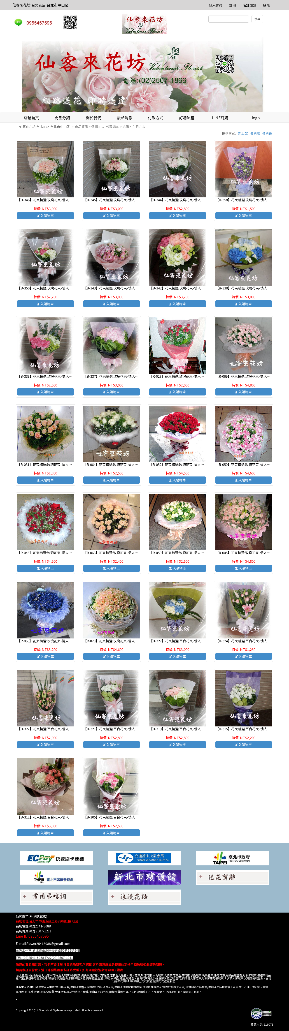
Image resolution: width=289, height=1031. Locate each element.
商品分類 (62, 117)
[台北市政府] (232, 857)
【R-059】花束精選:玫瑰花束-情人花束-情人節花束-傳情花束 (195, 552)
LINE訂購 (220, 117)
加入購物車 (45, 215)
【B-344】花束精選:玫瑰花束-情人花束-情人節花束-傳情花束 (195, 199)
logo (256, 117)
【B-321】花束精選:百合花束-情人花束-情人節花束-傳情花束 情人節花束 (138, 728)
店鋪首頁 (31, 117)
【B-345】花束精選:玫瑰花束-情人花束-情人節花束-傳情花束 (129, 199)
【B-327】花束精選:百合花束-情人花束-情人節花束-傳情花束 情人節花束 (204, 640)
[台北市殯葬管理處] (56, 877)
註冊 (232, 5)
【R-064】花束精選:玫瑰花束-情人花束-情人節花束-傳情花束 (129, 464)
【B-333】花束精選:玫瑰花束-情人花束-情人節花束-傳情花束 (63, 376)
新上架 (243, 133)
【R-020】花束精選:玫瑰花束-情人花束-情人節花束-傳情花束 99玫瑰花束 (138, 640)
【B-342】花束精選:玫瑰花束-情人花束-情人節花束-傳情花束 (195, 288)
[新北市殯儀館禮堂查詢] (144, 877)
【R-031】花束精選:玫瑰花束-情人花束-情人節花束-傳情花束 (63, 464)
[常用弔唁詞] (56, 897)
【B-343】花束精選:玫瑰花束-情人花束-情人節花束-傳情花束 (129, 288)
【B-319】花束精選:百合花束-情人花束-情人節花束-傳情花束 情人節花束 (204, 728)
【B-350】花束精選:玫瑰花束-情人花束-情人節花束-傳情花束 (63, 288)
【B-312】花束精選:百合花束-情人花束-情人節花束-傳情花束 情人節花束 (71, 817)
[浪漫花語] (144, 897)
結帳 (266, 5)
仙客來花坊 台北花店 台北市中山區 (40, 5)
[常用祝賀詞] (232, 877)
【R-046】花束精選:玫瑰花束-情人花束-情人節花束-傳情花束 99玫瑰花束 (71, 552)
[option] (144, 74)
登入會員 (215, 5)
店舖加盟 (249, 5)
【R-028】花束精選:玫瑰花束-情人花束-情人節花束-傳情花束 (195, 376)
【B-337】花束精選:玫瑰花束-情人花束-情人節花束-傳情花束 (129, 376)
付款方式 (155, 117)
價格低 (267, 133)
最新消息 (124, 117)
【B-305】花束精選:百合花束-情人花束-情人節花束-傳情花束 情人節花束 (138, 817)
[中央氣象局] (144, 857)
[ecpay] (56, 857)
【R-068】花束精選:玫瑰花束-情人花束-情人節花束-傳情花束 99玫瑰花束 (71, 640)
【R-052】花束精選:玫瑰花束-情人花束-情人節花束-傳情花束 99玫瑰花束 (204, 464)
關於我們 (93, 117)
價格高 (255, 133)
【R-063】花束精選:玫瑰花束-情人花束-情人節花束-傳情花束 (129, 552)
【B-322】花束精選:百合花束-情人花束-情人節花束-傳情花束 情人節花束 (71, 728)
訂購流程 (186, 117)
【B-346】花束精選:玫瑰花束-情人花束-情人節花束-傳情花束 (63, 199)
